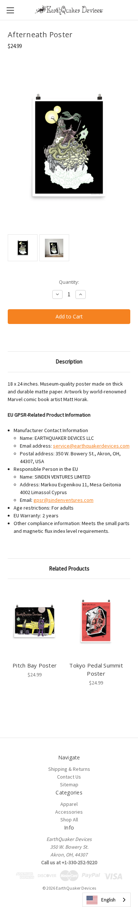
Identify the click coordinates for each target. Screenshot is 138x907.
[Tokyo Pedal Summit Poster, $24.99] (96, 622)
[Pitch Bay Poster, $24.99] (34, 622)
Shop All (69, 819)
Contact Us (69, 776)
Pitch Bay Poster (35, 665)
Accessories (69, 811)
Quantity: (69, 282)
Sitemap (69, 784)
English (108, 900)
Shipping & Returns (69, 769)
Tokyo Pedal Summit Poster (96, 669)
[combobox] (106, 900)
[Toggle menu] (10, 10)
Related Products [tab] (69, 568)
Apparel (69, 804)
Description (69, 361)
